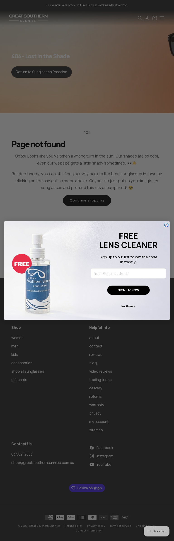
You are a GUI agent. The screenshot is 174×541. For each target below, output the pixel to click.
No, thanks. (128, 306)
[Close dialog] (166, 225)
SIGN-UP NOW (128, 290)
